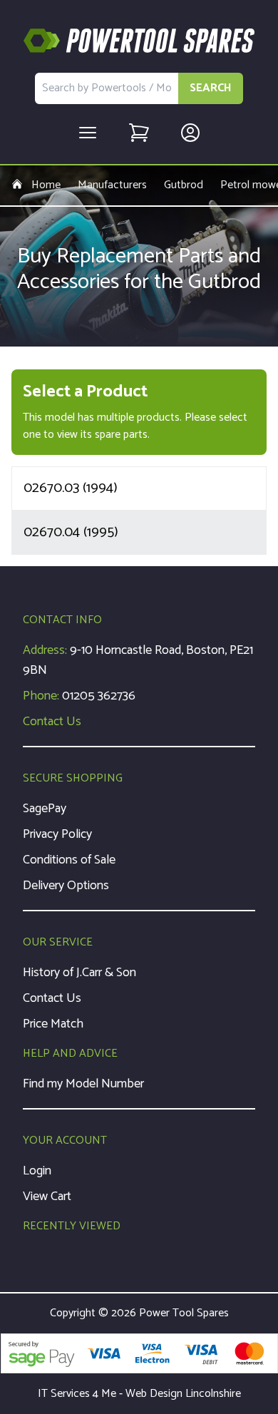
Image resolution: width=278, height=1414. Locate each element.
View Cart (47, 1196)
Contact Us (52, 721)
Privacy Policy (57, 834)
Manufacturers (112, 185)
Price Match (53, 1024)
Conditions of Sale (69, 860)
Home (46, 185)
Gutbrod (183, 185)
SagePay (44, 808)
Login (37, 1171)
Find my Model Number (83, 1084)
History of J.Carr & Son (79, 972)
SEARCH (211, 88)
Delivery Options (66, 885)
